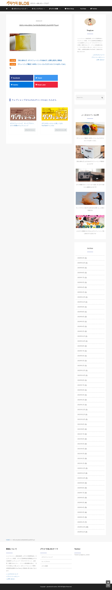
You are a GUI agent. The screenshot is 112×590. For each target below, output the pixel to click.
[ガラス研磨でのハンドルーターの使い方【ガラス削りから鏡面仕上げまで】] (90, 175)
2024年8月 (80, 312)
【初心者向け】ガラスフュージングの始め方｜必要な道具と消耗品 (39, 60)
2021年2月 (80, 458)
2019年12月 (81, 527)
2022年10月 (81, 375)
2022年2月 (80, 400)
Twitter (94, 8)
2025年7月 (80, 277)
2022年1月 (80, 405)
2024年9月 (80, 307)
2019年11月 (81, 532)
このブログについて (98, 55)
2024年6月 (80, 316)
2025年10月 (81, 263)
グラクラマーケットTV (60, 130)
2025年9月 (80, 268)
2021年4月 (80, 449)
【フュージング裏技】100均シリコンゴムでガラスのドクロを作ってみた (41, 64)
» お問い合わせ (10, 579)
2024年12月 (81, 297)
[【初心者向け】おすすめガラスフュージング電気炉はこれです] (90, 151)
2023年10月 (81, 341)
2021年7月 (80, 434)
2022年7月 (80, 385)
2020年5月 (80, 502)
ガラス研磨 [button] (55, 8)
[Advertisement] (90, 74)
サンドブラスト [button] (38, 8)
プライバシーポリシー (98, 57)
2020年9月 (80, 483)
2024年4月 (80, 326)
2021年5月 (80, 444)
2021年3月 (80, 453)
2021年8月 (80, 429)
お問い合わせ (100, 59)
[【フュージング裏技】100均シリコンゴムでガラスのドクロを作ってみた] (90, 128)
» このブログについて (12, 574)
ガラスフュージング (47, 557)
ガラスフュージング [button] (20, 8)
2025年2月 (80, 292)
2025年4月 (80, 287)
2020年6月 (80, 497)
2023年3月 (80, 361)
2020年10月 (81, 478)
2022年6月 (80, 390)
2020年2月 (80, 517)
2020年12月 (81, 468)
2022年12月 (81, 370)
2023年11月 (81, 336)
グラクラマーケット (30, 130)
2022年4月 (80, 395)
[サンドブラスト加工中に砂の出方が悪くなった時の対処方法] (90, 198)
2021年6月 (80, 439)
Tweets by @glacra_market (82, 554)
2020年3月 (80, 512)
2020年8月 (80, 488)
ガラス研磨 (45, 566)
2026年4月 (80, 258)
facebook (16, 78)
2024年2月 (80, 331)
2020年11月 (81, 473)
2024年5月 (80, 321)
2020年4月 (80, 507)
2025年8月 (80, 272)
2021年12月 (81, 409)
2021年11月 (81, 414)
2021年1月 (80, 463)
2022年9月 (80, 380)
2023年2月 (80, 365)
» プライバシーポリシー (12, 576)
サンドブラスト (46, 561)
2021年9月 (80, 424)
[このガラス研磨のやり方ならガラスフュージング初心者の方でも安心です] (90, 221)
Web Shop (70, 8)
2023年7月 (80, 351)
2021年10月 (81, 419)
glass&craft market (52, 586)
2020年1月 (80, 522)
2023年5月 (80, 356)
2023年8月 (80, 346)
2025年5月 (80, 282)
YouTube (83, 8)
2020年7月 (80, 493)
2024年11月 (81, 302)
